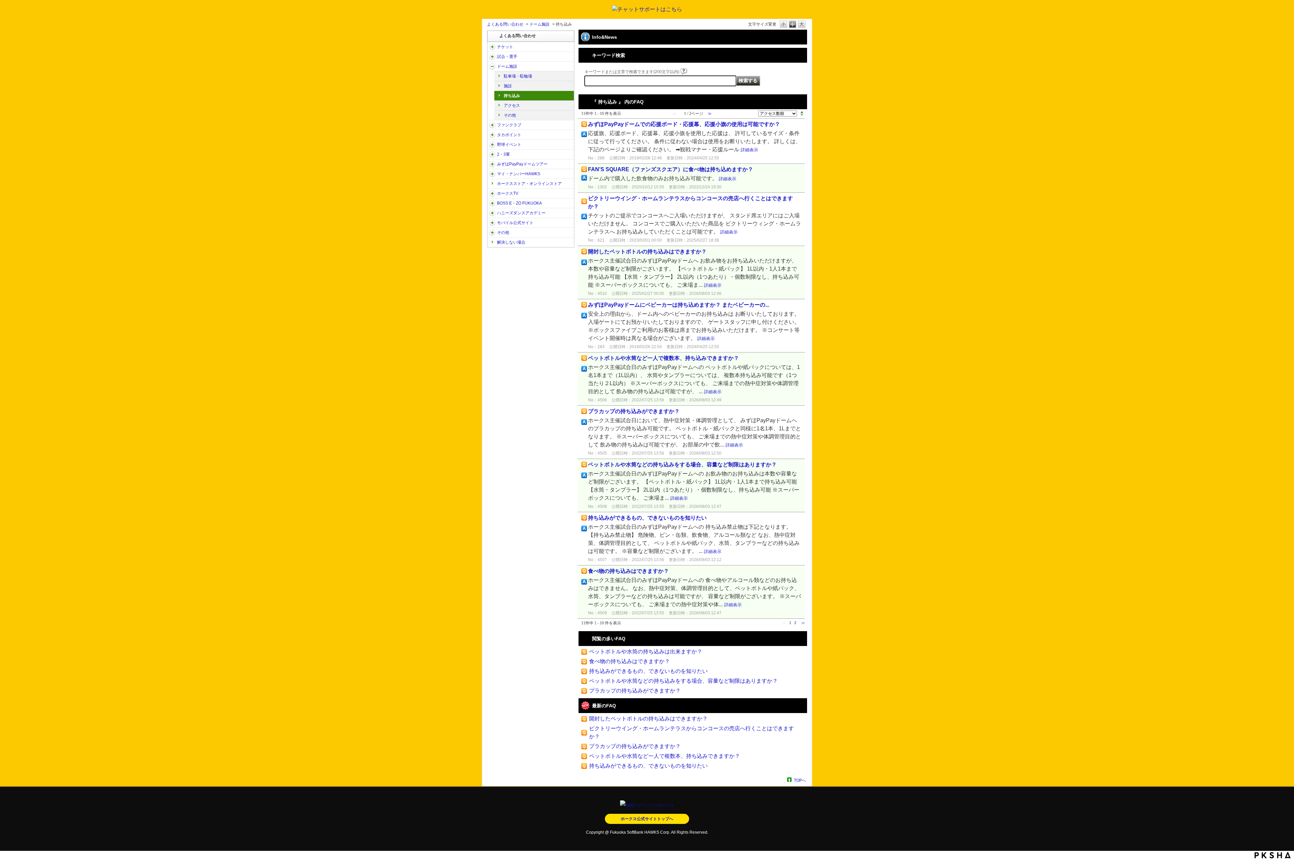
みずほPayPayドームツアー (522, 164)
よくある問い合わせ (505, 24)
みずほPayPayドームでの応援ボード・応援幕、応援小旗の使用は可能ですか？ (684, 124)
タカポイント (509, 134)
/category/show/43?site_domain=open (492, 154)
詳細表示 (749, 149)
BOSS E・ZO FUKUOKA (519, 203)
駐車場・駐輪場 (518, 76)
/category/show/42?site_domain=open (492, 145)
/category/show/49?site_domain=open (492, 232)
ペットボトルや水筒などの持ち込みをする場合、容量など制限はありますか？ (682, 464)
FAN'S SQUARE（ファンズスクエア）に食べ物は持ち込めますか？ (670, 169)
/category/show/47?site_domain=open (492, 213)
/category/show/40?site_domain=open (492, 125)
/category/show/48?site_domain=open (492, 223)
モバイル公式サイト (515, 222)
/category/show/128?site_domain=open (492, 203)
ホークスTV (507, 193)
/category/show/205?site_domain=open (492, 193)
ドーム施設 (539, 24)
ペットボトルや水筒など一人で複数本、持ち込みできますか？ (663, 358)
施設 (508, 86)
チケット (505, 46)
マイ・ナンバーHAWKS (518, 174)
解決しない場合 (511, 242)
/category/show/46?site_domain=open (492, 174)
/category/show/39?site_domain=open (492, 66)
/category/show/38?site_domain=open (492, 57)
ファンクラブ (509, 125)
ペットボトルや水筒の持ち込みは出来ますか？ (645, 651)
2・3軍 (503, 154)
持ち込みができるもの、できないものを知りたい (647, 518)
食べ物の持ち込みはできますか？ (628, 571)
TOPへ (800, 780)
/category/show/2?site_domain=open (492, 47)
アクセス (512, 105)
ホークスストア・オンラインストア (529, 183)
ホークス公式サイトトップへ (647, 818)
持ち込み (512, 95)
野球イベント (509, 144)
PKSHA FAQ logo (1273, 855)
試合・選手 (507, 56)
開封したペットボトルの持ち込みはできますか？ (647, 251)
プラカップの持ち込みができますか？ (634, 411)
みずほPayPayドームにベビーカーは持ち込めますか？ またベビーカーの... (678, 305)
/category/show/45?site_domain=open (492, 164)
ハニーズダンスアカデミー (521, 213)
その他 (510, 115)
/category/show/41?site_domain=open (492, 135)
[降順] (801, 115)
